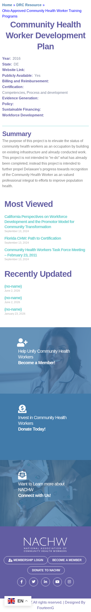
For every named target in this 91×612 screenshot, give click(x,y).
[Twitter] (33, 581)
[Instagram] (69, 581)
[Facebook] (21, 581)
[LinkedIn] (45, 581)
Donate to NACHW (46, 570)
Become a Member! (36, 362)
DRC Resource (29, 5)
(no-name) (13, 286)
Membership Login (28, 560)
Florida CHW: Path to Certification (32, 238)
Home (7, 5)
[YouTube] (57, 581)
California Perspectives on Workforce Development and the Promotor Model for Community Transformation (39, 221)
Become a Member (67, 560)
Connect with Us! (34, 495)
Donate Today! (32, 429)
